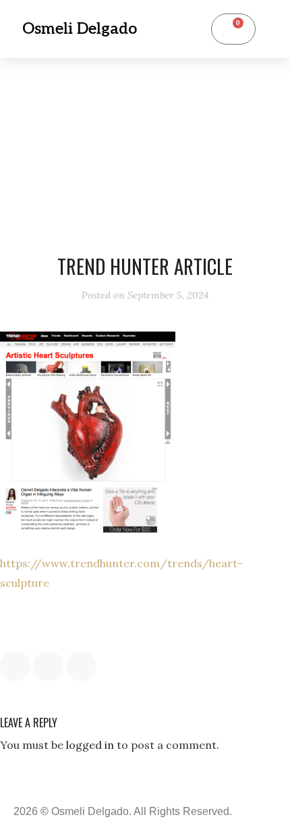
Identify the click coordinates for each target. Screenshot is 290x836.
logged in (90, 745)
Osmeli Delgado (79, 29)
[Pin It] (81, 666)
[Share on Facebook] (15, 666)
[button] (178, 29)
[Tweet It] (48, 666)
